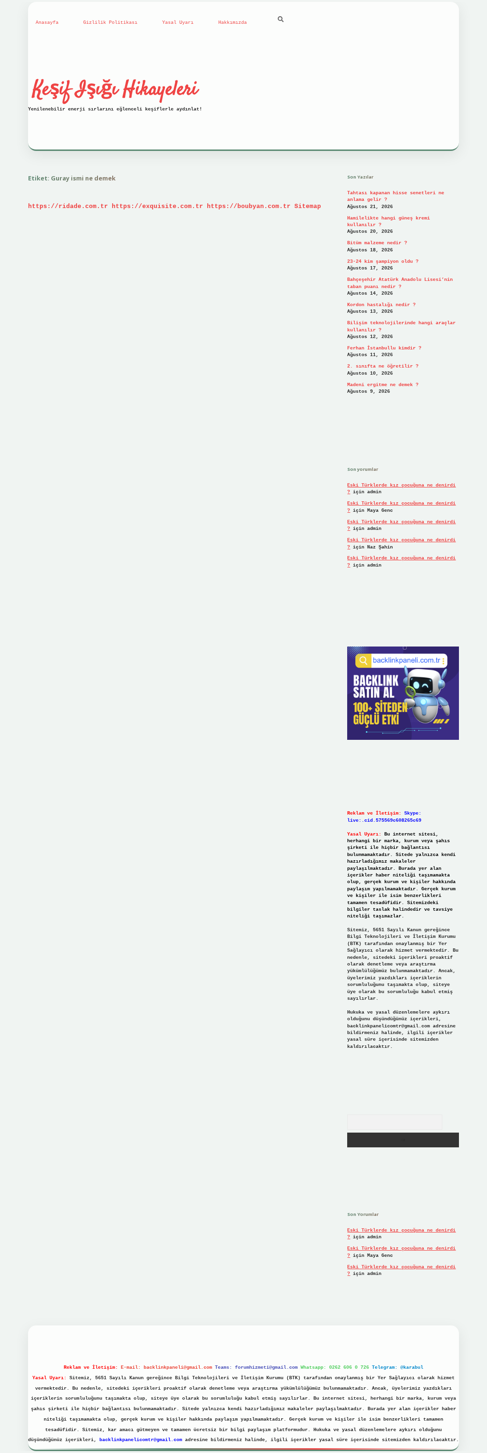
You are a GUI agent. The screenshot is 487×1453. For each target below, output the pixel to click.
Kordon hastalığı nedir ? (381, 305)
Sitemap (307, 206)
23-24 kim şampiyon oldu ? (383, 261)
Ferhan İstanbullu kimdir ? (384, 348)
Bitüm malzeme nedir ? (377, 243)
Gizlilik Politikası (110, 22)
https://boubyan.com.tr (249, 206)
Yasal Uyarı (178, 22)
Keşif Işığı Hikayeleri (115, 90)
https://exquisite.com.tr (157, 206)
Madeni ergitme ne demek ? (383, 385)
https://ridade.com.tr (68, 206)
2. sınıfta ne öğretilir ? (383, 366)
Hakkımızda (232, 22)
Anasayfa (47, 22)
